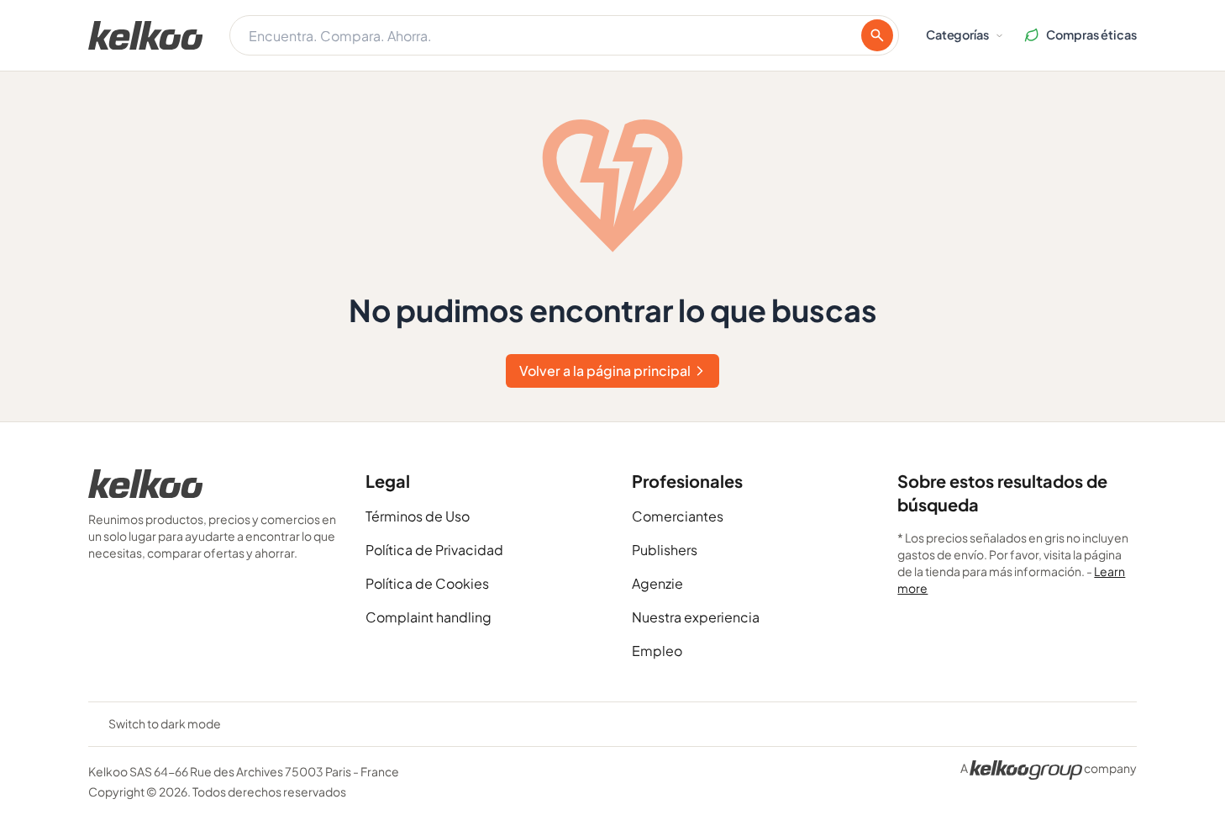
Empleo (657, 650)
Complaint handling (428, 617)
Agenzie (657, 583)
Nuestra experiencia (696, 617)
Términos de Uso (417, 516)
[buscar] (877, 35)
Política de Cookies (427, 583)
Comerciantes (677, 516)
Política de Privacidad (434, 549)
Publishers (664, 549)
